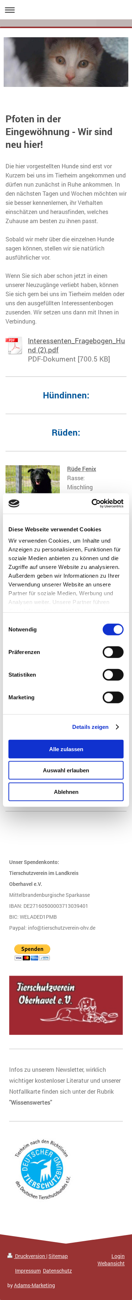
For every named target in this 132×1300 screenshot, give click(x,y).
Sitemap (58, 1256)
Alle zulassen (66, 749)
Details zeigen (90, 727)
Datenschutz (57, 1270)
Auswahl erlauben (66, 770)
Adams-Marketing (34, 1285)
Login (118, 1256)
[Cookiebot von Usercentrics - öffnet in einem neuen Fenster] (93, 503)
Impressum (28, 1270)
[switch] (113, 652)
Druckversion (30, 1256)
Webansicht (111, 1263)
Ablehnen (66, 791)
